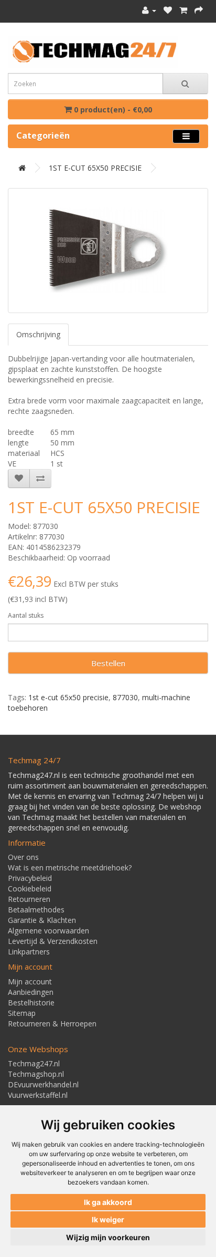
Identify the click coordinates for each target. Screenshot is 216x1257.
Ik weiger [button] (108, 1219)
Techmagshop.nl (36, 1074)
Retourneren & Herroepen (52, 1024)
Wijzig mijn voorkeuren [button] (108, 1237)
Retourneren (29, 899)
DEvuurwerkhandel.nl (43, 1084)
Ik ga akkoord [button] (108, 1202)
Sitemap (22, 1013)
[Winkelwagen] (183, 10)
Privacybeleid (30, 878)
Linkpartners (29, 952)
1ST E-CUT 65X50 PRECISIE (95, 168)
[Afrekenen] (199, 10)
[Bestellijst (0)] (168, 10)
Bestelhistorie (31, 1002)
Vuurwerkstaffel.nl (38, 1095)
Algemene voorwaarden (48, 931)
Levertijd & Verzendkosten (53, 941)
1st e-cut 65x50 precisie (68, 697)
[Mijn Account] (149, 10)
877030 (125, 697)
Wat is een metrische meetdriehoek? (70, 867)
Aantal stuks (26, 615)
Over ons (23, 857)
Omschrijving (38, 334)
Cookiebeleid (29, 889)
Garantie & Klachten (42, 920)
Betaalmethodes (36, 910)
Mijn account (30, 981)
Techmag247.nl (34, 1063)
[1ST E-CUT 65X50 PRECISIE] (108, 250)
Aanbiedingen (30, 992)
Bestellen (108, 663)
